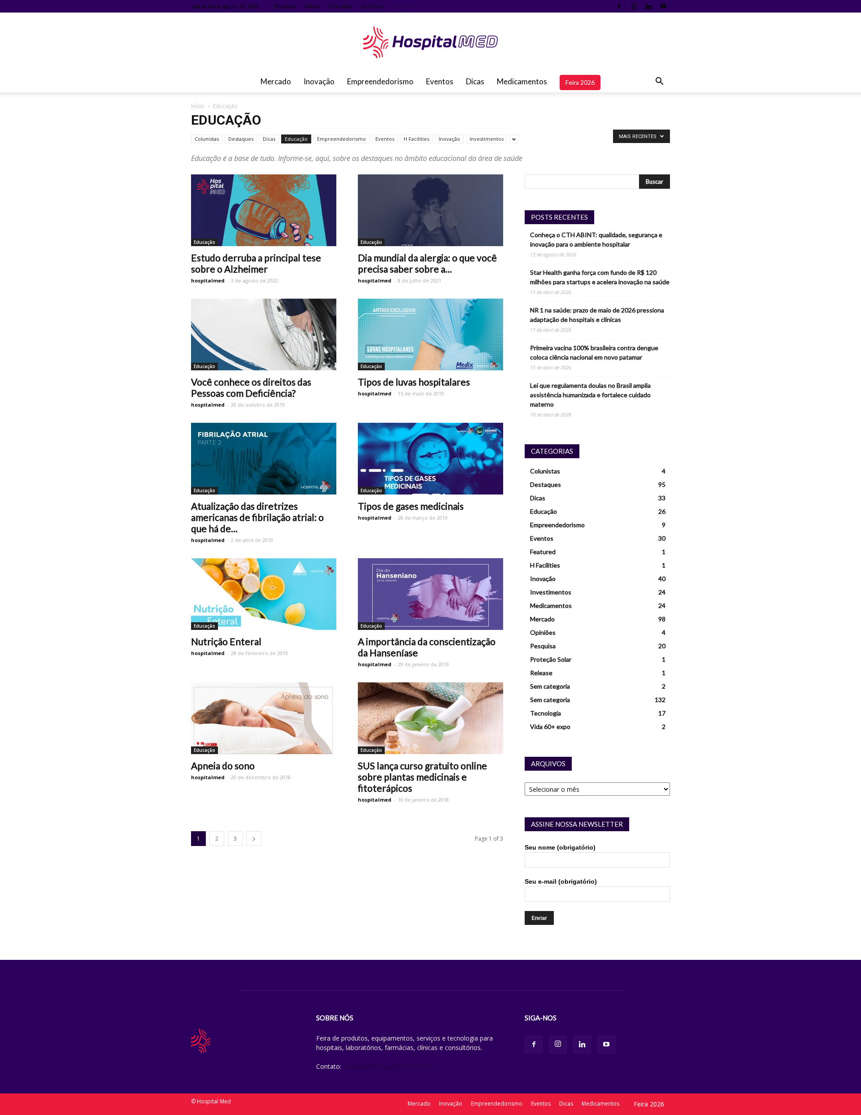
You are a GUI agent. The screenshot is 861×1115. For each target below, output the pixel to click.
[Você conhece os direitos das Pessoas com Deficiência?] (263, 334)
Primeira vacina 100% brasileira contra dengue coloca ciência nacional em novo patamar (594, 352)
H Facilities (416, 138)
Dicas (475, 81)
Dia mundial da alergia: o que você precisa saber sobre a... (427, 263)
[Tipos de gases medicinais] (430, 459)
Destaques (240, 138)
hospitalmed (208, 280)
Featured (543, 551)
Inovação (319, 81)
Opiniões (372, 6)
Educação (402, 6)
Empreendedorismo (380, 81)
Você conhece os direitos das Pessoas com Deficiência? (251, 387)
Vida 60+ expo (550, 726)
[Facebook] (619, 6)
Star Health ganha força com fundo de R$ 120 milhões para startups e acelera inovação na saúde (600, 277)
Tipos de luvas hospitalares (414, 381)
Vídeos (312, 6)
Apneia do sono (223, 765)
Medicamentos (522, 81)
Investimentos (487, 138)
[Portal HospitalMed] (430, 42)
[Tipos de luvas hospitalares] (430, 334)
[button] (659, 81)
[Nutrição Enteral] (263, 594)
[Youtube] (663, 6)
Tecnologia (545, 713)
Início (197, 106)
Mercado (276, 81)
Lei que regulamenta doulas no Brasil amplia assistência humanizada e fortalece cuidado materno (590, 395)
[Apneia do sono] (263, 718)
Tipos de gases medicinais (411, 506)
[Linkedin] (648, 6)
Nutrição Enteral (226, 641)
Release (541, 673)
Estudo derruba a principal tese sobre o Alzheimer (256, 263)
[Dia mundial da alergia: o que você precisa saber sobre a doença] (430, 210)
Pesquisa (284, 6)
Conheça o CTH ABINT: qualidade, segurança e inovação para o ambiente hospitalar (596, 239)
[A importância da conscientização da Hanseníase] (430, 594)
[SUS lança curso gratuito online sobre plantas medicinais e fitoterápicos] (430, 718)
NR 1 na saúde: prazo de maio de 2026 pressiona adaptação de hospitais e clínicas (597, 314)
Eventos (439, 81)
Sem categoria (550, 686)
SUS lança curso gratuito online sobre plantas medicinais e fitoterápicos (422, 777)
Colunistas (340, 6)
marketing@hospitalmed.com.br (389, 1066)
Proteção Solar (550, 659)
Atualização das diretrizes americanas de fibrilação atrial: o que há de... (257, 517)
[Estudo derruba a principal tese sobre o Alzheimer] (263, 210)
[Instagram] (633, 6)
